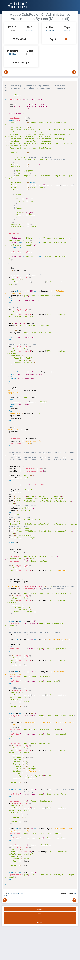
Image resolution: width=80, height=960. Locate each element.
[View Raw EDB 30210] (66, 39)
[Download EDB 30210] (59, 39)
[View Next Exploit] (74, 72)
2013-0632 (29, 30)
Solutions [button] (39, 922)
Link (75, 893)
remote (67, 30)
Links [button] (39, 913)
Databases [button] (39, 909)
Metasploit (50, 30)
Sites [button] (39, 918)
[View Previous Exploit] (6, 72)
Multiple (12, 54)
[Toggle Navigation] (5, 5)
